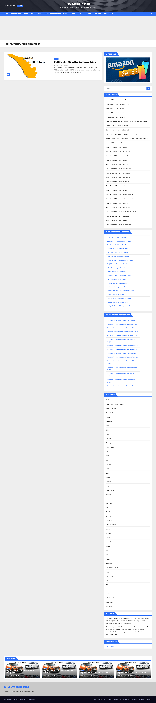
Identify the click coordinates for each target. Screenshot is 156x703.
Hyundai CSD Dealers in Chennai (116, 143)
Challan (108, 438)
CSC (89, 14)
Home (95, 699)
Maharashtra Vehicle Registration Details (118, 252)
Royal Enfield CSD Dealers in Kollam (117, 220)
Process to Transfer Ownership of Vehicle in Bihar (121, 328)
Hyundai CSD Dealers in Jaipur (115, 117)
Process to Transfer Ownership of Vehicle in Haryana (122, 335)
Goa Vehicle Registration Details (116, 279)
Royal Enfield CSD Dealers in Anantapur (118, 177)
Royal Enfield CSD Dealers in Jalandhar (118, 173)
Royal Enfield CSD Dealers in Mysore (117, 147)
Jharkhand (109, 494)
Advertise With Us (102, 699)
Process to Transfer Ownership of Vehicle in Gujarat (122, 349)
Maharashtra (109, 529)
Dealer (108, 460)
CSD (73, 14)
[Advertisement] (78, 28)
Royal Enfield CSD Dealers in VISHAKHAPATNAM (121, 211)
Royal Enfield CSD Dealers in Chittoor (117, 181)
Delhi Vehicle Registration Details (116, 245)
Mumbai (108, 542)
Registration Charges (19, 14)
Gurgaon (108, 481)
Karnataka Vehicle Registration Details (118, 294)
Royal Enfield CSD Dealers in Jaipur (117, 203)
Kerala (56, 58)
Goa (107, 473)
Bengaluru (109, 421)
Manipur (108, 533)
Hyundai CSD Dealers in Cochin (115, 108)
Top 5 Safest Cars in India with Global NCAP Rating (121, 134)
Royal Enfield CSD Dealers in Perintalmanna (119, 194)
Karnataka (109, 503)
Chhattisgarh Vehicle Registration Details (119, 241)
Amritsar (108, 400)
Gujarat (108, 477)
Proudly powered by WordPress (11, 699)
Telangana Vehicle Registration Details (118, 256)
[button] (151, 13)
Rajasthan (109, 563)
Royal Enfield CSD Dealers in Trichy (117, 164)
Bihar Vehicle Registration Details (116, 237)
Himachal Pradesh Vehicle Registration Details (120, 290)
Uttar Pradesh (110, 598)
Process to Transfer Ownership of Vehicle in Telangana (122, 357)
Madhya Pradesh (111, 524)
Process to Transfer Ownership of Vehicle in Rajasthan (122, 345)
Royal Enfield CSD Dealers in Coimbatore (118, 224)
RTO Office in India (78, 4)
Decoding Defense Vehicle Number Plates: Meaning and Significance (126, 121)
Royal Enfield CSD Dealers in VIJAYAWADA (119, 207)
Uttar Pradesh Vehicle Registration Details (119, 275)
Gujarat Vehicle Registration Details (117, 271)
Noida (108, 550)
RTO (39, 14)
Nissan (108, 546)
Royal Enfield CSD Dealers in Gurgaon (117, 216)
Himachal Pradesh (111, 490)
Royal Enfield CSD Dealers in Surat (116, 160)
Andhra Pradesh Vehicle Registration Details (120, 260)
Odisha (108, 555)
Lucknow (108, 516)
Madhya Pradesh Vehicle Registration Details (120, 306)
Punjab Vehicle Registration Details (117, 264)
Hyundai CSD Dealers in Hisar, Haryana (118, 100)
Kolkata (108, 512)
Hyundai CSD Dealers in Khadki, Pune (117, 104)
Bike (32, 14)
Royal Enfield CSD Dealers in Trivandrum (118, 168)
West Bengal (110, 606)
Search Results (142, 699)
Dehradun (109, 464)
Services (97, 14)
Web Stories (109, 14)
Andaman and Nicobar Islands (115, 404)
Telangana (109, 585)
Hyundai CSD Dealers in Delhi (115, 113)
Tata (107, 580)
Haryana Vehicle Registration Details (117, 248)
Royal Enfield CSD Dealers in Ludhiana (118, 151)
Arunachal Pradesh (111, 413)
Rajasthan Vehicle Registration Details (118, 302)
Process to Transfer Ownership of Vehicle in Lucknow (122, 331)
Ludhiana (109, 520)
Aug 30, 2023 (49, 675)
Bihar (107, 425)
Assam (108, 417)
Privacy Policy (133, 699)
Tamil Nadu (109, 576)
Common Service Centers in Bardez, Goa (118, 130)
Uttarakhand (109, 602)
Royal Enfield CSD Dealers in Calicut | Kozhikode (121, 199)
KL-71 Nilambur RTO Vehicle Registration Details (75, 62)
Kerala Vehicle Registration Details (117, 283)
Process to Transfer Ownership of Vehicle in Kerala (121, 353)
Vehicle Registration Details (57, 14)
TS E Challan (110, 646)
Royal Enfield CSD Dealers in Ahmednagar (119, 186)
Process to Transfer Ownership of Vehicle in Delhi (121, 320)
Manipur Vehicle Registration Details (117, 287)
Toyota (108, 589)
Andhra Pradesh (111, 408)
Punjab (108, 559)
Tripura (108, 593)
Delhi (107, 468)
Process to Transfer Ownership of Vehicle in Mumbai (122, 324)
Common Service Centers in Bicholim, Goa (118, 125)
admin (67, 65)
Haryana (108, 486)
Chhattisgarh (110, 447)
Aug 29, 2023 (86, 675)
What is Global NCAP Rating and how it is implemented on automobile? (127, 138)
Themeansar (32, 699)
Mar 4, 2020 (59, 65)
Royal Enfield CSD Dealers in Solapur (117, 190)
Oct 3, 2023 (11, 675)
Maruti (108, 537)
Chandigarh (109, 443)
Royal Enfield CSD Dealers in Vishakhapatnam (120, 156)
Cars (82, 14)
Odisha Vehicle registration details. (117, 268)
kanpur (108, 499)
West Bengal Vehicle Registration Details (119, 298)
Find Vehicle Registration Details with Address (118, 699)
